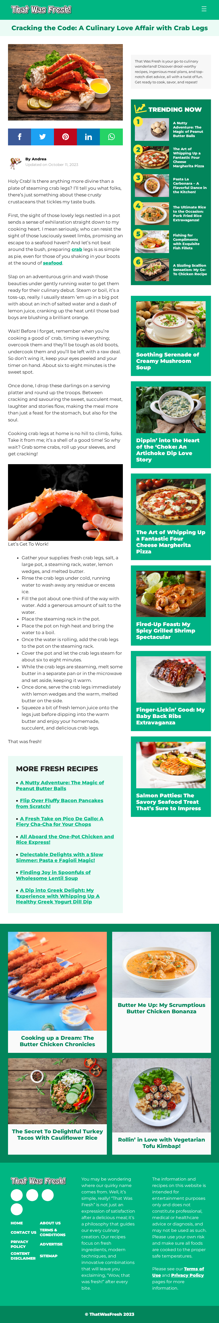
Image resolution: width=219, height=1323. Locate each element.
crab (77, 249)
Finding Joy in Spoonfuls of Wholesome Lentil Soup (53, 875)
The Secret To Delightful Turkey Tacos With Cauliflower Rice (57, 1134)
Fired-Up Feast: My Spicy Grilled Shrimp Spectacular (165, 630)
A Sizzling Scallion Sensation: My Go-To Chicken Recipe (190, 269)
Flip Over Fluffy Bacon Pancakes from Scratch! (59, 803)
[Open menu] (204, 9)
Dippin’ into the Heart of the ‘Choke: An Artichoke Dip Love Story (168, 450)
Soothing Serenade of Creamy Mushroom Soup (167, 361)
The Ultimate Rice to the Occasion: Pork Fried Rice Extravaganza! (189, 213)
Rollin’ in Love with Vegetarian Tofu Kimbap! (161, 1142)
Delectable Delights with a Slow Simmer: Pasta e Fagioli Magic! (59, 857)
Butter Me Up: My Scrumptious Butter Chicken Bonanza (161, 1008)
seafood (52, 263)
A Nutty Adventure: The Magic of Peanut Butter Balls (60, 786)
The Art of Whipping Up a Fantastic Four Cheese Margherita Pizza (188, 157)
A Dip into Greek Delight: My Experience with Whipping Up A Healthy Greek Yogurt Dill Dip (58, 896)
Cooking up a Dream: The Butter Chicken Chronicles (57, 1041)
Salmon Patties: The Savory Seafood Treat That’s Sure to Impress (168, 802)
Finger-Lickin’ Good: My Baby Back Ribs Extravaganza (170, 716)
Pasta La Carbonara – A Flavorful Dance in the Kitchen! (190, 185)
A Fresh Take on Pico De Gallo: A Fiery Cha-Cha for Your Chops (59, 822)
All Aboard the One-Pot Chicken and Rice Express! (65, 839)
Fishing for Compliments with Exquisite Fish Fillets (186, 241)
